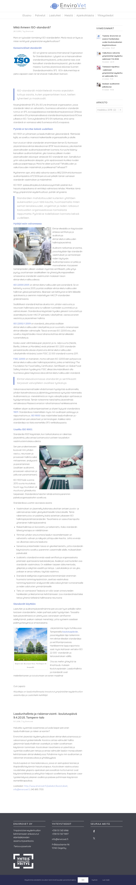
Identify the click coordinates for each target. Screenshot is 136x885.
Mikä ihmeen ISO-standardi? (32, 27)
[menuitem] (27, 15)
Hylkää (94, 880)
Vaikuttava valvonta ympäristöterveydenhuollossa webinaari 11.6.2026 (115, 56)
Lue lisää (106, 880)
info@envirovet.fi (21, 789)
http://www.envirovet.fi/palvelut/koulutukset (45, 786)
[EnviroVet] (68, 6)
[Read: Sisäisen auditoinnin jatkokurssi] (98, 84)
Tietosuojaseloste (22, 846)
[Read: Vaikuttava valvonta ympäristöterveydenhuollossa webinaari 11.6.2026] (98, 54)
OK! (83, 880)
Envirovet (29, 31)
